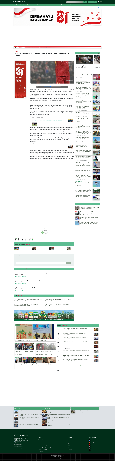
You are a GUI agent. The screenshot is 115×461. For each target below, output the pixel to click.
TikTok (92, 446)
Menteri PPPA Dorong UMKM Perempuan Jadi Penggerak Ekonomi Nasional (83, 95)
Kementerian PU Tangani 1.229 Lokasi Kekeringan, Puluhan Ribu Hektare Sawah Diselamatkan (82, 114)
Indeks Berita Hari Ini (18, 446)
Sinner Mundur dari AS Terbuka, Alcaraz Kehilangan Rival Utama (82, 169)
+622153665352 (17, 442)
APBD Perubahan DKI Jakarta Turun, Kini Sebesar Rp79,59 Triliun (60, 248)
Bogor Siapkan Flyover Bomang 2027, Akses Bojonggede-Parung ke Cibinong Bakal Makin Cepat (83, 190)
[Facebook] (25, 239)
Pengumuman (73, 5)
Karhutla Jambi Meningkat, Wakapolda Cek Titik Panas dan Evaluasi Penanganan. (82, 82)
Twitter (92, 448)
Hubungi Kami (42, 443)
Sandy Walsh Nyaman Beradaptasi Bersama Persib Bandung (25, 248)
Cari (85, 1)
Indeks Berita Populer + (78, 365)
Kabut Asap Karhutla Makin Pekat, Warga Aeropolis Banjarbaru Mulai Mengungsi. (83, 89)
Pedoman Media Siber (44, 445)
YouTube (93, 444)
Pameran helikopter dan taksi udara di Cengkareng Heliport (83, 65)
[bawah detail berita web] (44, 315)
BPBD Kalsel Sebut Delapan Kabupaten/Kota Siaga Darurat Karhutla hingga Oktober (82, 145)
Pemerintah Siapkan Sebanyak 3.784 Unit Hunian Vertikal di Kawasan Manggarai (83, 126)
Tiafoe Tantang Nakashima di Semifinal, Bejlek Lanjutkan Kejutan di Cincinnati (83, 184)
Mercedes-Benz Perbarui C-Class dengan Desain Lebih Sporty (82, 196)
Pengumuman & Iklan (19, 448)
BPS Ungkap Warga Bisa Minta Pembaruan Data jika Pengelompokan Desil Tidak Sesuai (83, 164)
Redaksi (40, 441)
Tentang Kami (42, 439)
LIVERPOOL (17, 51)
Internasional (71, 439)
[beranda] (14, 5)
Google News (94, 440)
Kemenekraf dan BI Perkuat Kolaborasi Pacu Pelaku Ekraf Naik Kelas (30, 340)
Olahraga (70, 449)
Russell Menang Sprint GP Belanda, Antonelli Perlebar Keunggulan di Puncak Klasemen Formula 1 (83, 158)
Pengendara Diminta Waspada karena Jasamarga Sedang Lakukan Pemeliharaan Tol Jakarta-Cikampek (83, 133)
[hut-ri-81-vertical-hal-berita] (20, 79)
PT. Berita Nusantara (60, 455)
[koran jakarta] (16, 47)
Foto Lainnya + (97, 53)
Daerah (69, 443)
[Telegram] (22, 239)
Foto (69, 447)
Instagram (93, 442)
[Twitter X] (29, 239)
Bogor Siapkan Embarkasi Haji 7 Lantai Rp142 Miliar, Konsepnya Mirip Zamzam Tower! (83, 139)
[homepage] (21, 436)
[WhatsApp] (18, 239)
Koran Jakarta (53, 455)
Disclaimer (41, 451)
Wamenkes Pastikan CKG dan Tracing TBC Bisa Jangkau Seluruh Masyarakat (83, 177)
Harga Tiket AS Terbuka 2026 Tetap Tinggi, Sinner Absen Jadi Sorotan (83, 151)
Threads (93, 450)
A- (37, 86)
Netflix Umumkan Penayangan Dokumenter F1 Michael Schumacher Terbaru (82, 107)
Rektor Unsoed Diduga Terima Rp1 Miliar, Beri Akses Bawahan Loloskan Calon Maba (42, 249)
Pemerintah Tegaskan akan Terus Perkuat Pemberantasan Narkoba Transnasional (83, 101)
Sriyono (28, 58)
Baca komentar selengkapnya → (21, 276)
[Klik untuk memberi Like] (15, 239)
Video (69, 445)
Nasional (70, 441)
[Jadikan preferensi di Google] (32, 239)
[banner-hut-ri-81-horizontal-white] (57, 17)
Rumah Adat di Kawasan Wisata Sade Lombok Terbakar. (83, 75)
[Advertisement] (57, 36)
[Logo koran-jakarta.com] (19, 1)
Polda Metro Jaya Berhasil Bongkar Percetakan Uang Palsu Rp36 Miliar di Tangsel (83, 120)
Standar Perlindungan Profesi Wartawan (48, 447)
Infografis (66, 5)
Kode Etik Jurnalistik (43, 449)
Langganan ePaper (92, 1)
